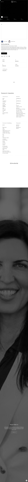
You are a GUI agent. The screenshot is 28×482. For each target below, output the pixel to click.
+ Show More (3, 51)
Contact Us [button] (14, 432)
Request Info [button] (4, 53)
